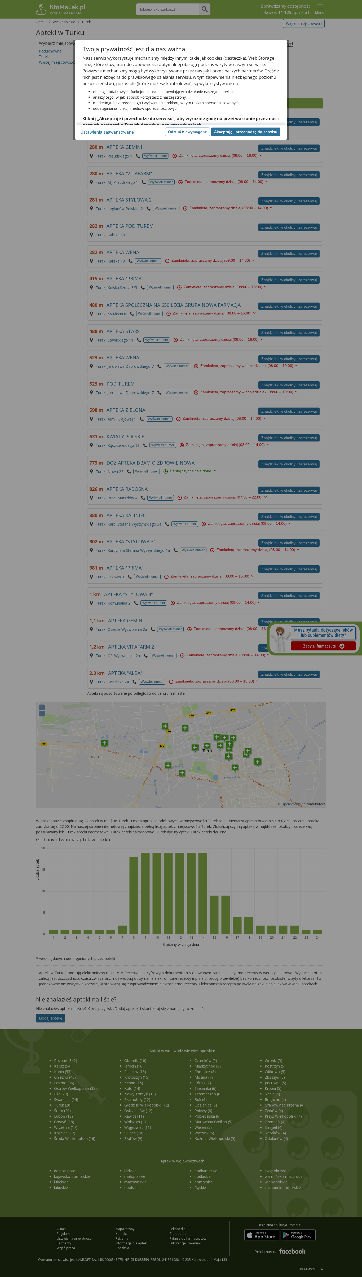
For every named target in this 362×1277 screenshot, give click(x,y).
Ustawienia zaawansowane (107, 132)
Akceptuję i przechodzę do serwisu (245, 132)
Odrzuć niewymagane (187, 132)
